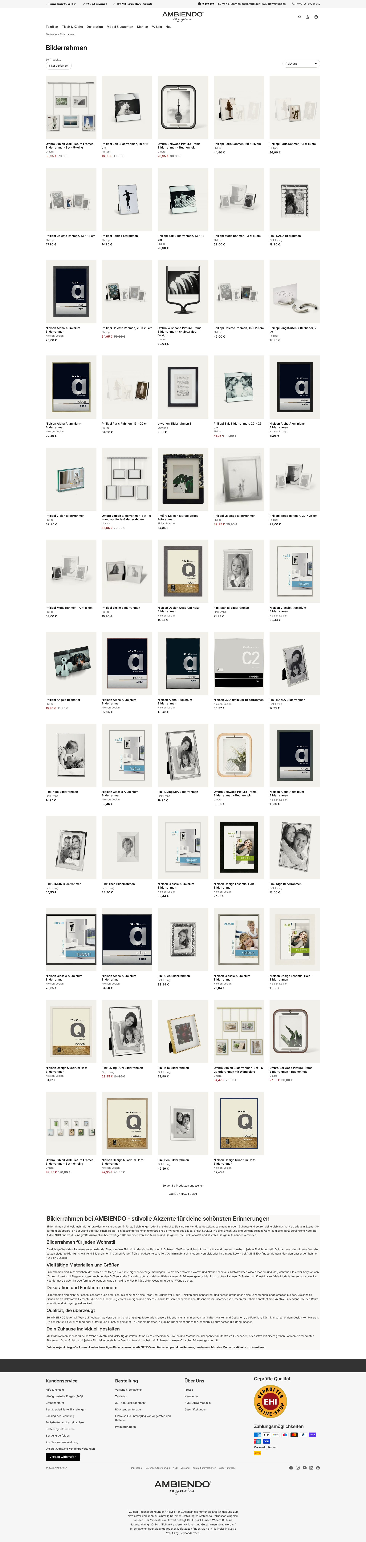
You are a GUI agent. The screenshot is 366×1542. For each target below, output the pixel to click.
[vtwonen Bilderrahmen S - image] (183, 387)
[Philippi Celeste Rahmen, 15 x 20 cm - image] (239, 291)
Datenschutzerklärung (158, 1467)
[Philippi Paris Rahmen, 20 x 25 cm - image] (239, 107)
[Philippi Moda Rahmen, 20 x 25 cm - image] (295, 479)
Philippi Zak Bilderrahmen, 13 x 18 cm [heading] (181, 237)
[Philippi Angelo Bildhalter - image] (71, 663)
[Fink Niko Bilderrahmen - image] (71, 755)
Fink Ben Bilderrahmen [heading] (173, 1160)
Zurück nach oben (183, 1193)
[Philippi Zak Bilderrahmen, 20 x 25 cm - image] (239, 387)
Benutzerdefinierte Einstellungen (66, 1409)
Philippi (106, 151)
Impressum (137, 1467)
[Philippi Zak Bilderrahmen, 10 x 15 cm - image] (127, 107)
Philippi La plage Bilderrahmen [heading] (234, 515)
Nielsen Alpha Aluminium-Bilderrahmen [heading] (63, 329)
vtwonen (163, 427)
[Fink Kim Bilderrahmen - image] (183, 1031)
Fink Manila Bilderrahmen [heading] (231, 607)
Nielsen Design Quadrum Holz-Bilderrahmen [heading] (179, 609)
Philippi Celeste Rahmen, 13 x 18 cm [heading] (70, 236)
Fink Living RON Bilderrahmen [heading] (122, 1068)
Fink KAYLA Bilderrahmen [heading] (287, 700)
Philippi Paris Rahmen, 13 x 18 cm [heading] (293, 144)
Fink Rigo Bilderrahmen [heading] (286, 884)
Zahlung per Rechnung (60, 1415)
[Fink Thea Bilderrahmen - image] (127, 847)
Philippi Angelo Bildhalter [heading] (63, 700)
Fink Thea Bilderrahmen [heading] (118, 884)
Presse (189, 1389)
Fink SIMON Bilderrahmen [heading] (63, 884)
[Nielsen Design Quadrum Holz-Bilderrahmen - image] (183, 571)
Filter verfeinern (58, 65)
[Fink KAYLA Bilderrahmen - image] (295, 663)
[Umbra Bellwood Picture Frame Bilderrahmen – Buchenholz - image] (183, 107)
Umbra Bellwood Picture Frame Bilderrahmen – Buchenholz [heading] (179, 145)
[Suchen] (299, 17)
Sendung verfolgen (58, 1435)
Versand (185, 1467)
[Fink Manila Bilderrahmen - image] (239, 571)
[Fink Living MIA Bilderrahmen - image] (183, 755)
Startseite (51, 34)
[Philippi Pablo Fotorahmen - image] (127, 199)
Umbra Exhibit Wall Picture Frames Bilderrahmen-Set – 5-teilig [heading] (69, 145)
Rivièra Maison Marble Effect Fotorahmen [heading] (178, 517)
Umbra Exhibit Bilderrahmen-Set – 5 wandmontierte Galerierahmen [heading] (126, 517)
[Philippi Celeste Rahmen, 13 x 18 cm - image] (71, 199)
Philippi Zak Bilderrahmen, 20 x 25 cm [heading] (237, 425)
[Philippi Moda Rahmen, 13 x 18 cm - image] (239, 199)
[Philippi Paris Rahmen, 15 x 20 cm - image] (127, 387)
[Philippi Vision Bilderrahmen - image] (71, 479)
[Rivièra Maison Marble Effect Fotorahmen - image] (183, 479)
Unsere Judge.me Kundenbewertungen (70, 1448)
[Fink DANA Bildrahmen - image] (295, 199)
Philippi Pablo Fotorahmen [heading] (120, 236)
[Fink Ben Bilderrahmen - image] (183, 1123)
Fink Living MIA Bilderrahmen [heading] (178, 792)
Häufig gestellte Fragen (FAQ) (64, 1396)
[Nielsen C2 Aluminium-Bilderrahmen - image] (239, 663)
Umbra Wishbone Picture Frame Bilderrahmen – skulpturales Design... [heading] (179, 331)
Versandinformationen (128, 1389)
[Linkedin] (311, 1467)
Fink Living (276, 240)
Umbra (50, 151)
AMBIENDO (61, 1467)
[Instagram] (297, 1467)
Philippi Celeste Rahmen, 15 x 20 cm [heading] (239, 328)
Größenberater (55, 1402)
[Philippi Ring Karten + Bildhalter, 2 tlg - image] (295, 291)
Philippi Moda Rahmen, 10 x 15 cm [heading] (69, 607)
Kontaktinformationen (204, 1467)
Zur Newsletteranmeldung (62, 1442)
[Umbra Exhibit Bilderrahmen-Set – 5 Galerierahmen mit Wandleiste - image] (239, 1031)
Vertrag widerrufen (63, 1457)
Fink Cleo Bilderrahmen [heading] (174, 976)
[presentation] (71, 149)
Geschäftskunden (195, 1409)
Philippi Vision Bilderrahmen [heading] (65, 515)
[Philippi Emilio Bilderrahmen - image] (127, 571)
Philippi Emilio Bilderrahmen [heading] (121, 607)
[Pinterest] (318, 1467)
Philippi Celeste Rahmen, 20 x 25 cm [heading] (127, 328)
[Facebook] (291, 1467)
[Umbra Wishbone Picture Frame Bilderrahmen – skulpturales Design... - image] (183, 291)
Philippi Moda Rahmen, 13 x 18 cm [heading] (237, 236)
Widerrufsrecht (227, 1467)
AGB (175, 1467)
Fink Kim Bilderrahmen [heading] (173, 1068)
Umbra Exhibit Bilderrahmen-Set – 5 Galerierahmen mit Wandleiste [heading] (238, 1069)
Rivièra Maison (166, 523)
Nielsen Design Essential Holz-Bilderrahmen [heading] (235, 885)
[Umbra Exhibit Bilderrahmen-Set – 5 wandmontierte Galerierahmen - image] (127, 479)
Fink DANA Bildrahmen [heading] (285, 236)
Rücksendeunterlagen (128, 1409)
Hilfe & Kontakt (55, 1389)
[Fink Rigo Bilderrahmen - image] (295, 847)
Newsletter (191, 1396)
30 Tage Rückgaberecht (130, 1402)
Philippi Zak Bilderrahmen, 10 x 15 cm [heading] (125, 145)
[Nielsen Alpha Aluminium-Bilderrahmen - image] (71, 291)
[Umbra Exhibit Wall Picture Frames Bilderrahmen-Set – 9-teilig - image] (71, 1123)
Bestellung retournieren (60, 1429)
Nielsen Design (55, 335)
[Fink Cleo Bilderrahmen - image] (183, 939)
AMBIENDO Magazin (198, 1402)
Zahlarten (121, 1396)
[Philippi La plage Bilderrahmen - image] (239, 479)
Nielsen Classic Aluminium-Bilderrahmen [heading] (288, 609)
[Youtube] (304, 1467)
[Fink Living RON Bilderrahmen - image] (127, 1031)
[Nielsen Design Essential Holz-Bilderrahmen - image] (239, 847)
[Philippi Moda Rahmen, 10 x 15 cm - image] (71, 571)
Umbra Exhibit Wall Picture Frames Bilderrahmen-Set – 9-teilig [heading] (69, 1161)
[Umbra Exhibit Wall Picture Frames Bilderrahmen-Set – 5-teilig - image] (71, 107)
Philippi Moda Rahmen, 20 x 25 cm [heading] (293, 515)
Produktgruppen (125, 1426)
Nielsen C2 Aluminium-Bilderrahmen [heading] (239, 700)
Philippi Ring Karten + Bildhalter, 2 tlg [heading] (293, 329)
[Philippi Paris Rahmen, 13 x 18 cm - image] (295, 107)
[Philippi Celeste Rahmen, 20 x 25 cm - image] (127, 291)
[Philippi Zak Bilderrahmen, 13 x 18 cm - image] (183, 199)
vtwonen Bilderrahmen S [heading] (175, 423)
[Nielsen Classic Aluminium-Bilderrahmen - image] (295, 571)
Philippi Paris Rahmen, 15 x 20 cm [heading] (125, 423)
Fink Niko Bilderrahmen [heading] (62, 792)
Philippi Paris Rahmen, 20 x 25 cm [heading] (237, 144)
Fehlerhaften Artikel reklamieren (65, 1422)
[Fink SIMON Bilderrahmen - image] (71, 847)
